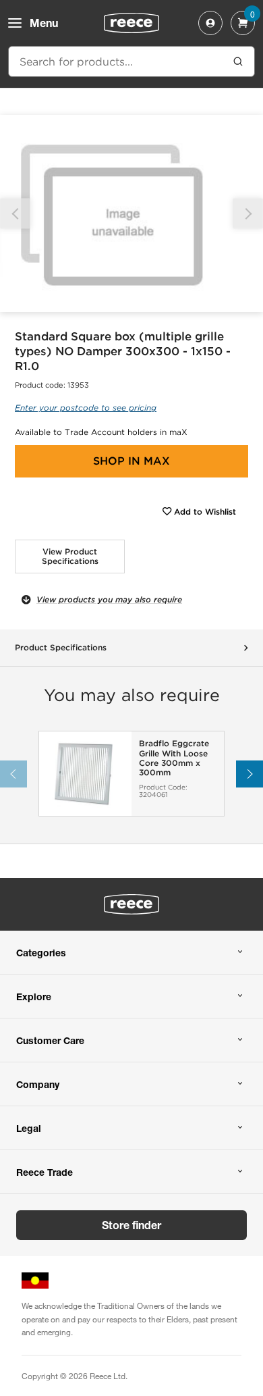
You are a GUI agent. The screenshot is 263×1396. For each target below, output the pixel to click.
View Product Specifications (70, 556)
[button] (248, 214)
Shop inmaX (131, 461)
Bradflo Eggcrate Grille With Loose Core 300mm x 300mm (174, 758)
